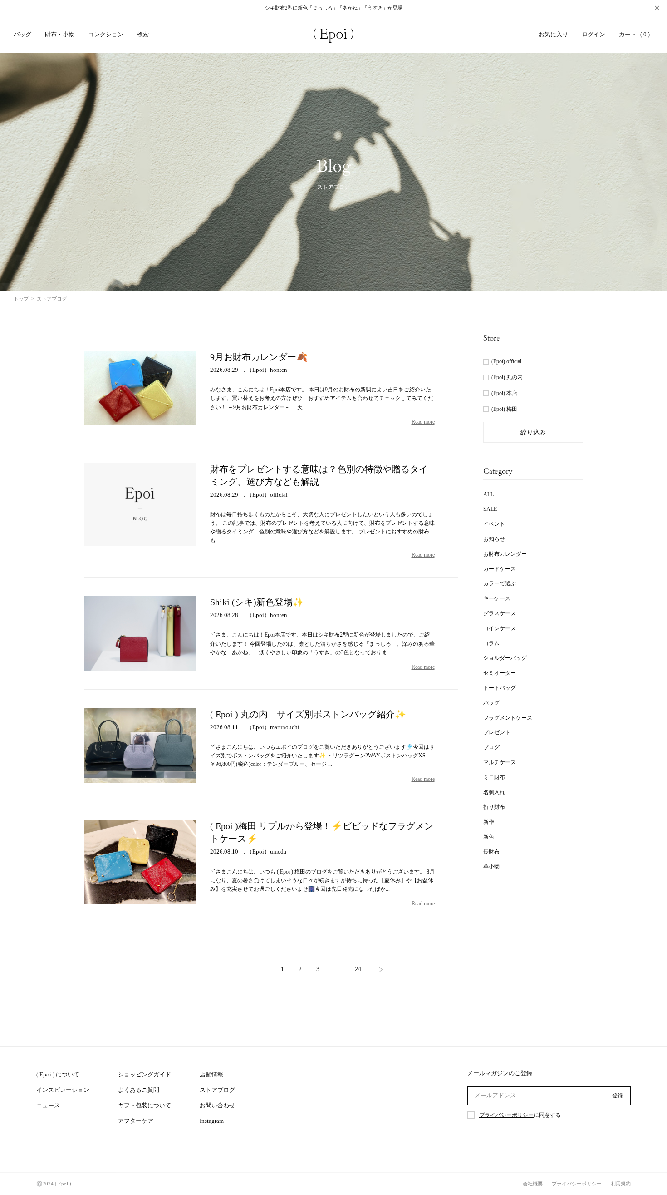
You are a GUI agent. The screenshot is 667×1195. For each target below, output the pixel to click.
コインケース (499, 628)
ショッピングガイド (144, 1074)
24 (358, 969)
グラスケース (499, 613)
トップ (21, 298)
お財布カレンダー (505, 554)
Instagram (212, 1120)
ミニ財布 (494, 777)
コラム (491, 643)
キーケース (496, 598)
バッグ (491, 703)
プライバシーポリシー (506, 1115)
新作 (488, 822)
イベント (494, 524)
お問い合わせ (217, 1105)
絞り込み (533, 432)
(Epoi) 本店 (504, 393)
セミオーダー (499, 673)
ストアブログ (217, 1089)
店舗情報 (211, 1074)
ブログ (491, 747)
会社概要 (533, 1183)
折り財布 (494, 807)
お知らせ (494, 539)
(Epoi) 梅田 (504, 409)
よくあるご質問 (138, 1089)
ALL (488, 494)
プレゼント (496, 732)
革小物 (491, 866)
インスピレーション (62, 1089)
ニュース (48, 1105)
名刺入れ (494, 792)
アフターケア (135, 1120)
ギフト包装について (144, 1105)
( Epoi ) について (57, 1074)
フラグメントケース (507, 718)
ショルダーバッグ (505, 658)
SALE (490, 509)
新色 (488, 837)
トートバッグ (499, 688)
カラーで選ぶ (499, 583)
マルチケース (499, 762)
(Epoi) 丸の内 (507, 377)
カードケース (499, 569)
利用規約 (621, 1183)
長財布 (491, 852)
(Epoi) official (506, 361)
